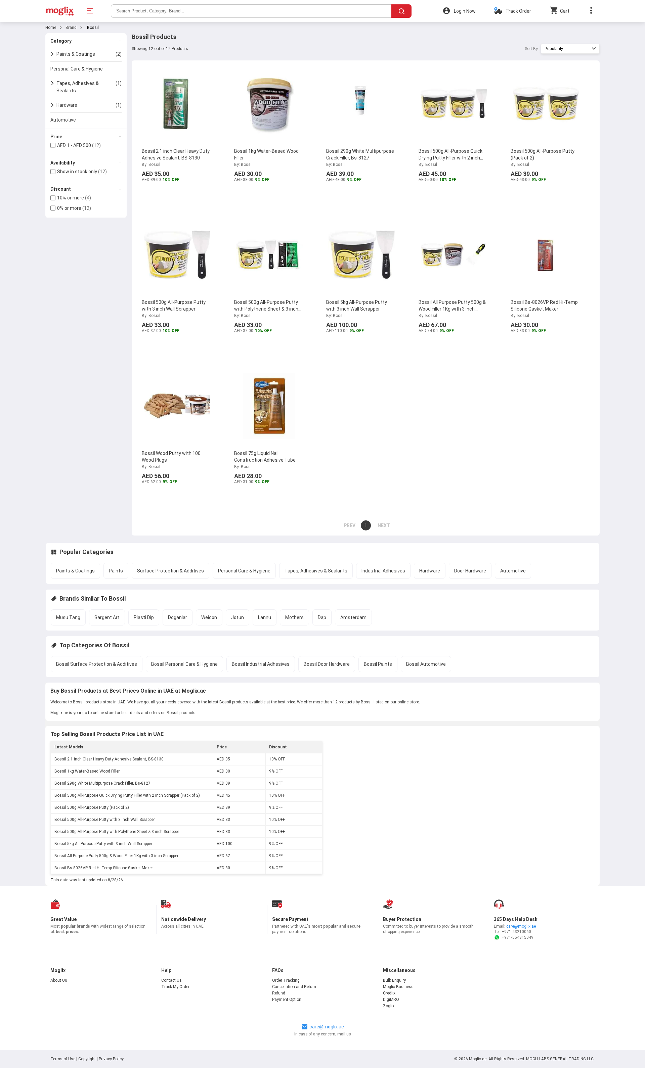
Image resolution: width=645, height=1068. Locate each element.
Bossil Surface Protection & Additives (96, 664)
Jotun (237, 617)
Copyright (87, 1059)
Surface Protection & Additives (170, 570)
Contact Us (171, 980)
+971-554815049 (517, 937)
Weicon (209, 617)
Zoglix (388, 1006)
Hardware (429, 570)
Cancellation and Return (294, 986)
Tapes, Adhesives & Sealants (316, 570)
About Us (58, 980)
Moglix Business (398, 986)
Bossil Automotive (426, 664)
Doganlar (177, 617)
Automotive (513, 570)
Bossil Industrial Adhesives (261, 664)
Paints (116, 570)
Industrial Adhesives (383, 570)
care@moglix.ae (521, 926)
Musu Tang (68, 617)
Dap (322, 617)
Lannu (264, 617)
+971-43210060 (516, 931)
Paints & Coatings (75, 570)
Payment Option (286, 999)
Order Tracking (286, 980)
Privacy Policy (111, 1059)
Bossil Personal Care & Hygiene (184, 664)
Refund (278, 993)
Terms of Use (63, 1059)
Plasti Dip (144, 617)
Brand (71, 27)
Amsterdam (353, 617)
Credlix (389, 993)
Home (50, 27)
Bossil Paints (378, 664)
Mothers (294, 617)
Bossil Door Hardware (327, 664)
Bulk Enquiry (394, 980)
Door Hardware (470, 570)
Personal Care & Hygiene (244, 570)
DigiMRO (391, 999)
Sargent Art (107, 617)
